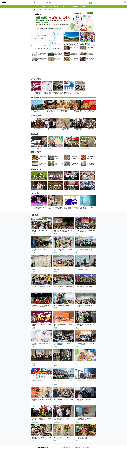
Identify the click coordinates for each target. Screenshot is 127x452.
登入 (121, 2)
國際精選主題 (36, 169)
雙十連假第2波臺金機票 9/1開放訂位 (39, 380)
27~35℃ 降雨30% (48, 9)
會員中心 (68, 447)
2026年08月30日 (34, 9)
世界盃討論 (82, 6)
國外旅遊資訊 (36, 152)
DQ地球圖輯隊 (55, 6)
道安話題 (34, 134)
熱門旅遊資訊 (36, 97)
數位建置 (82, 447)
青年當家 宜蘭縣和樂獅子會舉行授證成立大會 (85, 286)
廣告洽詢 (87, 447)
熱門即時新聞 (36, 79)
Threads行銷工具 (73, 6)
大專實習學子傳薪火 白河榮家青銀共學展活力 (85, 362)
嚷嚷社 (62, 6)
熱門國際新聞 (36, 116)
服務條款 (72, 447)
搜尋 (66, 6)
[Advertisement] (61, 70)
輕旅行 (48, 6)
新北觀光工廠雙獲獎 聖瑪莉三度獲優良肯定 (63, 305)
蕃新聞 (43, 6)
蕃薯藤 (4, 2)
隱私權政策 (77, 447)
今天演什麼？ (36, 193)
